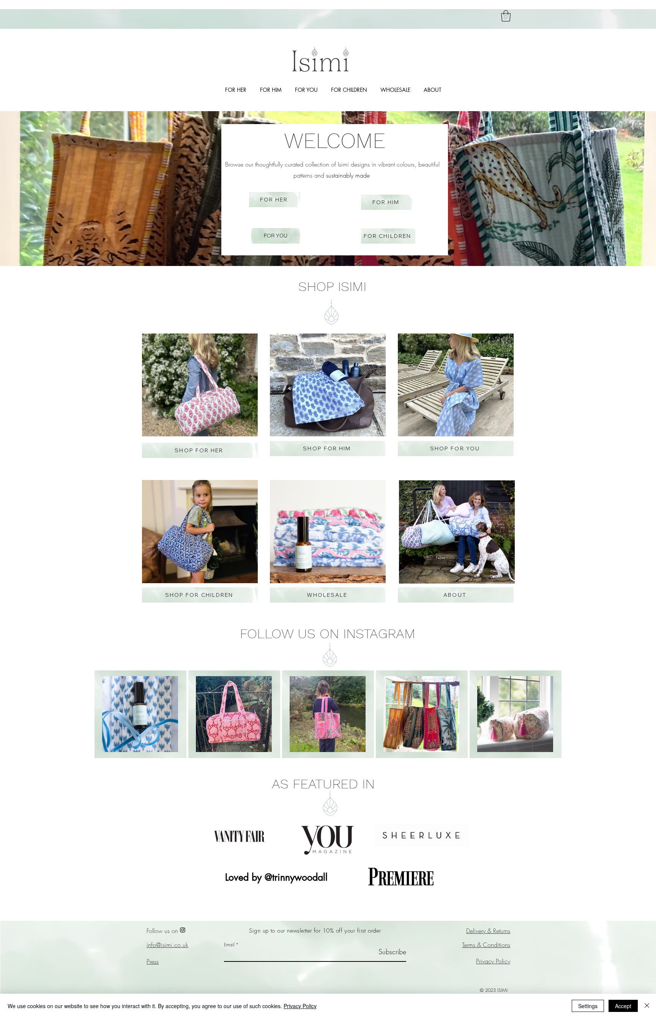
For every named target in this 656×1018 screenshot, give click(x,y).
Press (153, 961)
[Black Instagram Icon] (182, 930)
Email (229, 944)
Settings (588, 1006)
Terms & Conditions (486, 945)
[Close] (646, 1006)
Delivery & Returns (488, 931)
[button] (506, 16)
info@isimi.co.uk (167, 945)
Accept (623, 1006)
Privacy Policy (493, 961)
